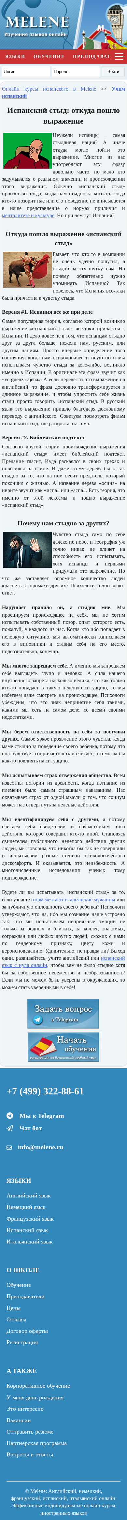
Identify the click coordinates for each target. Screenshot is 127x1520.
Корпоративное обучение (38, 1385)
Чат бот (31, 1128)
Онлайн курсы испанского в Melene (49, 89)
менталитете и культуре (28, 215)
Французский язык (30, 1218)
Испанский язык (27, 1230)
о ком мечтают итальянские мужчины (73, 899)
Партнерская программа (37, 1443)
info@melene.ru (40, 1147)
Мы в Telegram (42, 1115)
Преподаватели (97, 56)
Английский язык (29, 1195)
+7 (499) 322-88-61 (45, 1091)
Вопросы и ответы (30, 1454)
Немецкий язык (26, 1207)
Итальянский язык (30, 1241)
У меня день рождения (35, 1397)
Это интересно (25, 1409)
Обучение (49, 56)
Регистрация (22, 1342)
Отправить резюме (30, 1431)
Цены (14, 1308)
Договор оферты (27, 1331)
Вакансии (19, 1420)
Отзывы (16, 1319)
